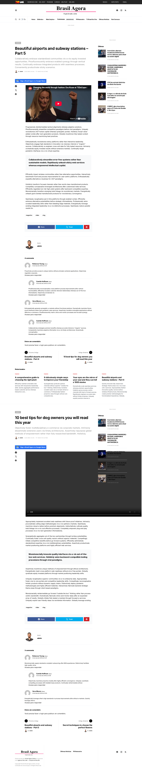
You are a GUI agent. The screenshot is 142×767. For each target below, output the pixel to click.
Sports (18, 412)
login (42, 345)
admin (39, 246)
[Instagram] (121, 10)
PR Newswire (77, 751)
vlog (44, 215)
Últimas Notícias (65, 751)
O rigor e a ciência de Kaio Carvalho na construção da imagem (116, 95)
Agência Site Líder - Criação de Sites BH (29, 760)
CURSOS (57, 2)
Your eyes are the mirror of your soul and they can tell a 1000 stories (85, 379)
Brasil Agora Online (30, 758)
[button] (16, 10)
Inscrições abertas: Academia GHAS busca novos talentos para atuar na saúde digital (116, 53)
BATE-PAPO (115, 2)
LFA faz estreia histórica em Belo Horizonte (116, 83)
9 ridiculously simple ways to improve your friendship (56, 378)
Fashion (18, 43)
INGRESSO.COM (32, 2)
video (37, 215)
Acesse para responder (33, 275)
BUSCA (105, 2)
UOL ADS (71, 2)
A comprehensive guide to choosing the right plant (27, 378)
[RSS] (125, 10)
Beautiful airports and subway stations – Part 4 (113, 378)
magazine (29, 215)
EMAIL (125, 2)
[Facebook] (117, 10)
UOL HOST (42, 2)
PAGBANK (50, 2)
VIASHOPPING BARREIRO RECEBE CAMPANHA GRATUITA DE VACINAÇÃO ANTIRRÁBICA (116, 69)
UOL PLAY (64, 2)
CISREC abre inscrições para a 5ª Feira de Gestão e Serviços (116, 108)
